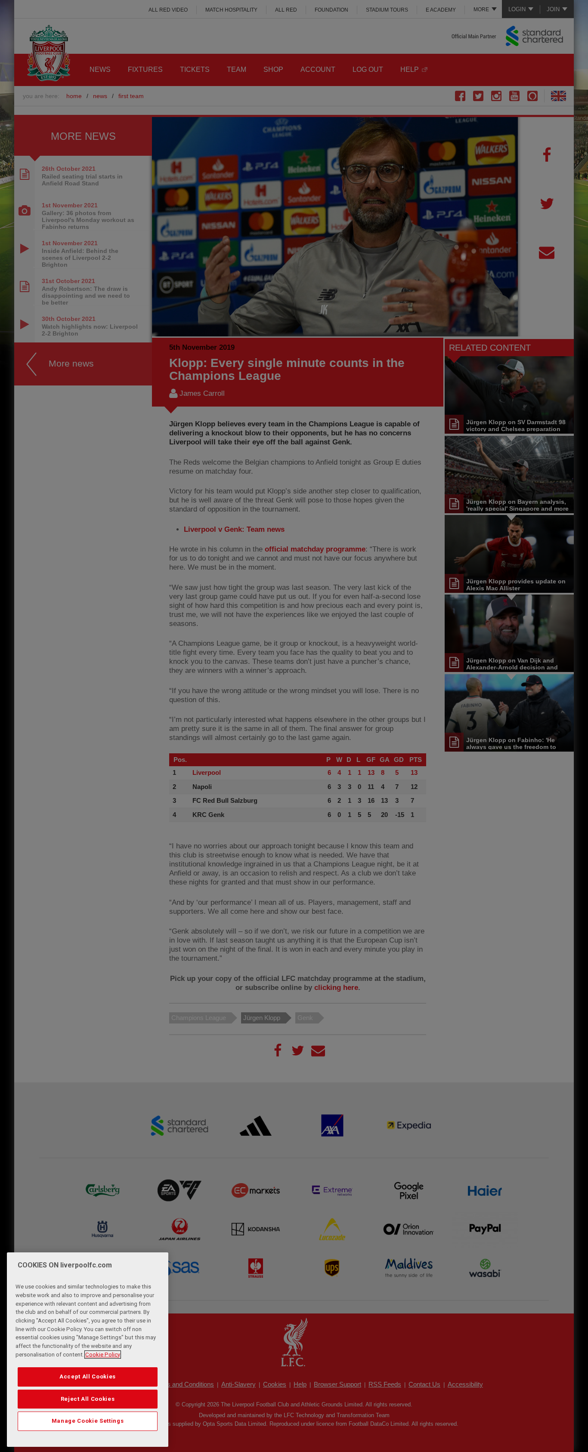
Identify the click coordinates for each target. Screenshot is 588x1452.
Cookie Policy (102, 1354)
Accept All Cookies (87, 1376)
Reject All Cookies (88, 1399)
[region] (87, 1349)
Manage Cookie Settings (88, 1421)
